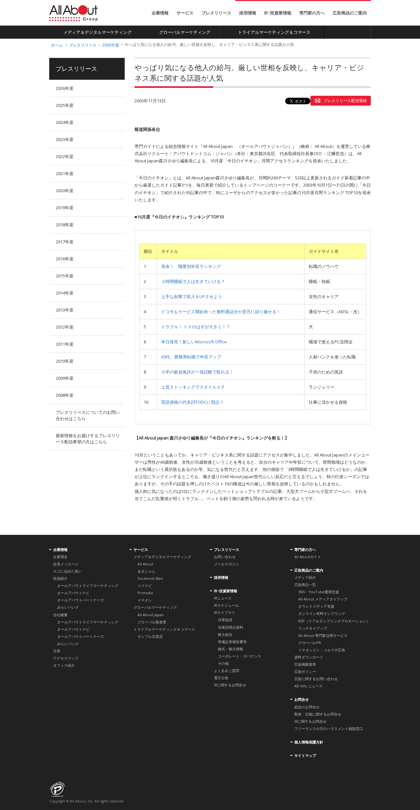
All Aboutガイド (307, 556)
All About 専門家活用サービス (322, 635)
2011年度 (65, 344)
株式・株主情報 (230, 648)
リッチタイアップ (312, 628)
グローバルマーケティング (184, 32)
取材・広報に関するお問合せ (317, 714)
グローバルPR (309, 642)
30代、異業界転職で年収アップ (191, 357)
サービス (185, 13)
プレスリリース (216, 13)
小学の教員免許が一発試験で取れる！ (197, 372)
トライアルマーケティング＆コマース (274, 32)
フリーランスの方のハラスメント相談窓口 (328, 728)
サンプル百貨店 (150, 636)
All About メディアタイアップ (322, 599)
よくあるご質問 (226, 670)
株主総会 (225, 634)
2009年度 (65, 378)
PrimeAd (145, 592)
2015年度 (65, 276)
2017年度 (65, 242)
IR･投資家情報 (277, 13)
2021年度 (65, 173)
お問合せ (301, 699)
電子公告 (221, 677)
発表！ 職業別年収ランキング (191, 266)
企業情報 (160, 13)
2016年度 (65, 259)
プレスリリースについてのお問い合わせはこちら (88, 415)
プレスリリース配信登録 (345, 100)
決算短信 (225, 619)
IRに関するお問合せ (230, 684)
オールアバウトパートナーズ (80, 599)
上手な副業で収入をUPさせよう (191, 296)
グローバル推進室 (151, 621)
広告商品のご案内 (350, 13)
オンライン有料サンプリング (321, 613)
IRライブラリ (224, 612)
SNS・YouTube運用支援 (318, 591)
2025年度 (65, 105)
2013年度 (65, 310)
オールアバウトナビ (73, 592)
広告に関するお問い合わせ (316, 678)
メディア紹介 (305, 577)
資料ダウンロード (308, 657)
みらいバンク (68, 607)
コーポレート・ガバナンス (239, 656)
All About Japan (150, 614)
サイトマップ (305, 755)
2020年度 (65, 190)
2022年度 (65, 156)
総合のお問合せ (307, 706)
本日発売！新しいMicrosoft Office (194, 342)
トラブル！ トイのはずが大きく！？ (195, 327)
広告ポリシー (305, 671)
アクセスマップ (65, 658)
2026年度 (65, 88)
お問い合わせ (225, 556)
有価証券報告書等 (232, 641)
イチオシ (144, 599)
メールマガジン (226, 563)
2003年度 (110, 45)
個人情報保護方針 (308, 741)
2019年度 (65, 208)
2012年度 (65, 327)
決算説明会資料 (230, 627)
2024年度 (65, 122)
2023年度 (65, 139)
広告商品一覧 (305, 584)
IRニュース (223, 598)
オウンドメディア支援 (316, 606)
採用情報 (247, 13)
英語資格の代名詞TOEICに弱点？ (192, 402)
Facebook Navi (150, 578)
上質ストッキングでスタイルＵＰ (193, 387)
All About (73, 13)
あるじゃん (146, 571)
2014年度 (65, 293)
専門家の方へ (312, 13)
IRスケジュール (226, 605)
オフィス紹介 (64, 665)
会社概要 (60, 614)
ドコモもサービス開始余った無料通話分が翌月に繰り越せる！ (221, 311)
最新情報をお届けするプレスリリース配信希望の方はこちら (88, 439)
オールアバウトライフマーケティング (87, 585)
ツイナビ (144, 585)
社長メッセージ (65, 563)
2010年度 (65, 361)
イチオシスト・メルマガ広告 (321, 649)
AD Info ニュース (308, 685)
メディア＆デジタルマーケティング (97, 32)
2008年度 (65, 395)
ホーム (57, 45)
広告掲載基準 (305, 664)
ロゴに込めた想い (67, 571)
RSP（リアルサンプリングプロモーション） (334, 620)
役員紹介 (60, 578)
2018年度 (65, 225)
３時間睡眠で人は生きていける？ (193, 281)
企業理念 (60, 556)
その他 (223, 663)
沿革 (56, 650)
